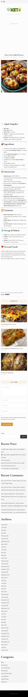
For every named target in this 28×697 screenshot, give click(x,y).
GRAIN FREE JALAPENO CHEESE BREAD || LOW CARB (14, 506)
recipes (21, 292)
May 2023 (3, 619)
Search (3, 433)
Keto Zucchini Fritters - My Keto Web (10, 480)
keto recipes (15, 292)
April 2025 (3, 555)
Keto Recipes (4, 665)
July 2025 (3, 547)
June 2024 (3, 583)
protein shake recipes (6, 673)
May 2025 (3, 552)
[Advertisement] (14, 39)
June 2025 (3, 549)
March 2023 (4, 625)
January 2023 (4, 630)
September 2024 (5, 575)
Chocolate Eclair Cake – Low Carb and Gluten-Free (13, 512)
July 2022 (3, 647)
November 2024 (5, 569)
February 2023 (4, 628)
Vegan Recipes (5, 679)
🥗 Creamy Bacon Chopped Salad (9, 468)
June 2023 (3, 616)
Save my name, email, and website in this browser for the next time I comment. (13, 418)
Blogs (2, 662)
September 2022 (5, 642)
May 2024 (3, 586)
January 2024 (4, 597)
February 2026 (4, 536)
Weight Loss (4, 682)
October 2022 (4, 639)
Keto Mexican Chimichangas (7, 372)
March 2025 (4, 558)
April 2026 (3, 533)
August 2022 (4, 644)
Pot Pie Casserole (5, 460)
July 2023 (3, 614)
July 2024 (3, 580)
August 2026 (4, 524)
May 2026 (3, 530)
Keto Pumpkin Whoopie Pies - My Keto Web (11, 494)
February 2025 (4, 561)
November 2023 (5, 602)
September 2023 (5, 608)
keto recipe (9, 292)
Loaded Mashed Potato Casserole (8, 324)
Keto (4, 292)
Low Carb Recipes (5, 668)
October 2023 (4, 605)
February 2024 (4, 594)
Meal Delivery (4, 670)
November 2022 (5, 636)
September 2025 (5, 541)
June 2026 (3, 527)
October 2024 (4, 572)
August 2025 (4, 544)
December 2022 (5, 633)
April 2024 (3, 589)
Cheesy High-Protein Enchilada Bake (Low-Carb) (12, 348)
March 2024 (4, 591)
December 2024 (5, 566)
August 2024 (4, 577)
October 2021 (4, 650)
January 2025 (4, 563)
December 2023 (5, 600)
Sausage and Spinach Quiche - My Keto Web (12, 509)
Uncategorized (14, 23)
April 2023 (3, 622)
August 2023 (4, 611)
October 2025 (4, 538)
